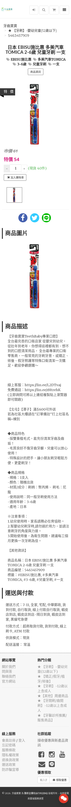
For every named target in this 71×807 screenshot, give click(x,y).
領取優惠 (61, 780)
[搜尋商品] (43, 10)
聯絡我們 (9, 676)
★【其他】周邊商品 (52, 696)
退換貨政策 (10, 760)
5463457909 (18, 36)
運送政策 (9, 764)
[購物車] (54, 10)
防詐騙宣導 (10, 769)
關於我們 (9, 667)
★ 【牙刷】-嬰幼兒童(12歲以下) (32, 31)
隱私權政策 (10, 755)
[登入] (33, 10)
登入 (21, 740)
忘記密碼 (9, 745)
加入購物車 (17, 177)
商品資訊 (35, 71)
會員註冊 (9, 740)
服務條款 (9, 750)
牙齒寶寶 (10, 26)
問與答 (7, 671)
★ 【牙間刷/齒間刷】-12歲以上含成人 (52, 705)
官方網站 (9, 681)
